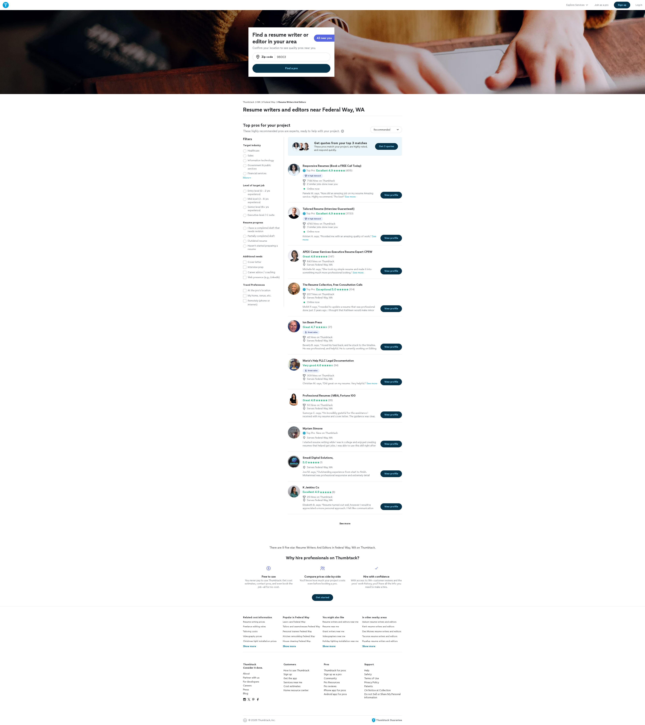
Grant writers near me (333, 631)
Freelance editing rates (254, 626)
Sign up (288, 674)
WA (258, 102)
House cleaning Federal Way (297, 641)
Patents (368, 686)
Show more (249, 646)
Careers (247, 685)
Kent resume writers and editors (378, 626)
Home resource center (296, 690)
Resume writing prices (254, 622)
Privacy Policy (371, 682)
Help (366, 670)
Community (330, 678)
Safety (368, 674)
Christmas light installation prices (259, 641)
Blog (245, 693)
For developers (251, 681)
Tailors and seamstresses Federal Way (301, 626)
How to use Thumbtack (296, 670)
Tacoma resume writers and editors (379, 636)
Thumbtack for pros (335, 670)
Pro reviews (330, 686)
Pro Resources (332, 682)
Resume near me (330, 626)
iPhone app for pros (335, 690)
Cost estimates (292, 686)
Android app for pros (335, 694)
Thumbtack (248, 102)
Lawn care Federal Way (294, 622)
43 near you (324, 38)
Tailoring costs (250, 631)
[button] (309, 170)
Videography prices (252, 636)
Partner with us (251, 677)
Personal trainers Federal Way (297, 631)
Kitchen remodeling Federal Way (299, 636)
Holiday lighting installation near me (340, 641)
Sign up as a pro (333, 674)
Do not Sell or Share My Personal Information (382, 696)
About (246, 673)
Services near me (293, 682)
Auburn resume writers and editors (379, 622)
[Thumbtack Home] (5, 5)
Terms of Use (371, 678)
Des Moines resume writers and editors (381, 631)
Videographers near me (333, 636)
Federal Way (269, 102)
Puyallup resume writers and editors (380, 641)
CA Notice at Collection (377, 690)
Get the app (290, 678)
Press (246, 689)
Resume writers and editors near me (340, 622)
